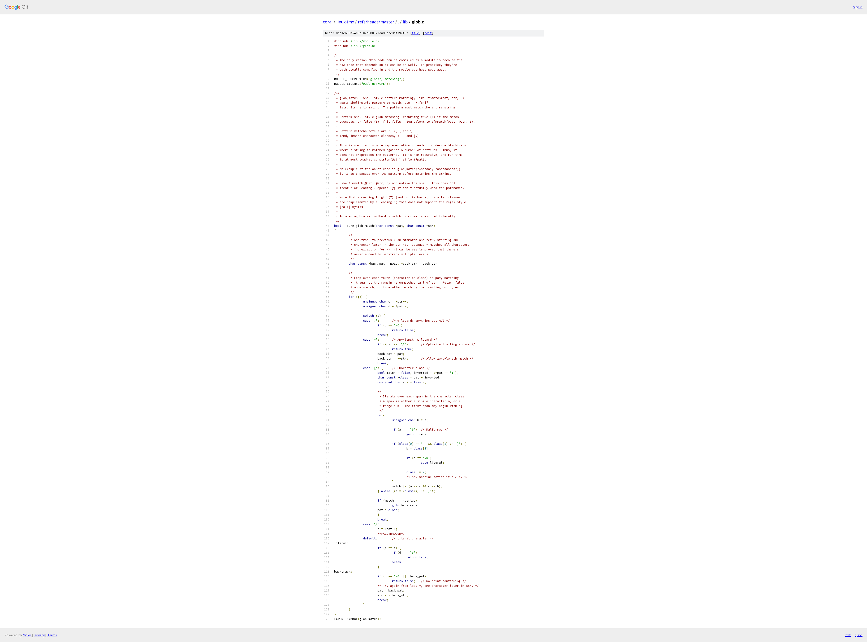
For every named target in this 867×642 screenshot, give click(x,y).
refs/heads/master (376, 22)
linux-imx (345, 22)
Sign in (857, 7)
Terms (52, 635)
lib (405, 22)
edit (428, 33)
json (858, 635)
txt (848, 635)
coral (328, 22)
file (415, 33)
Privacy (39, 635)
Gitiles (27, 635)
